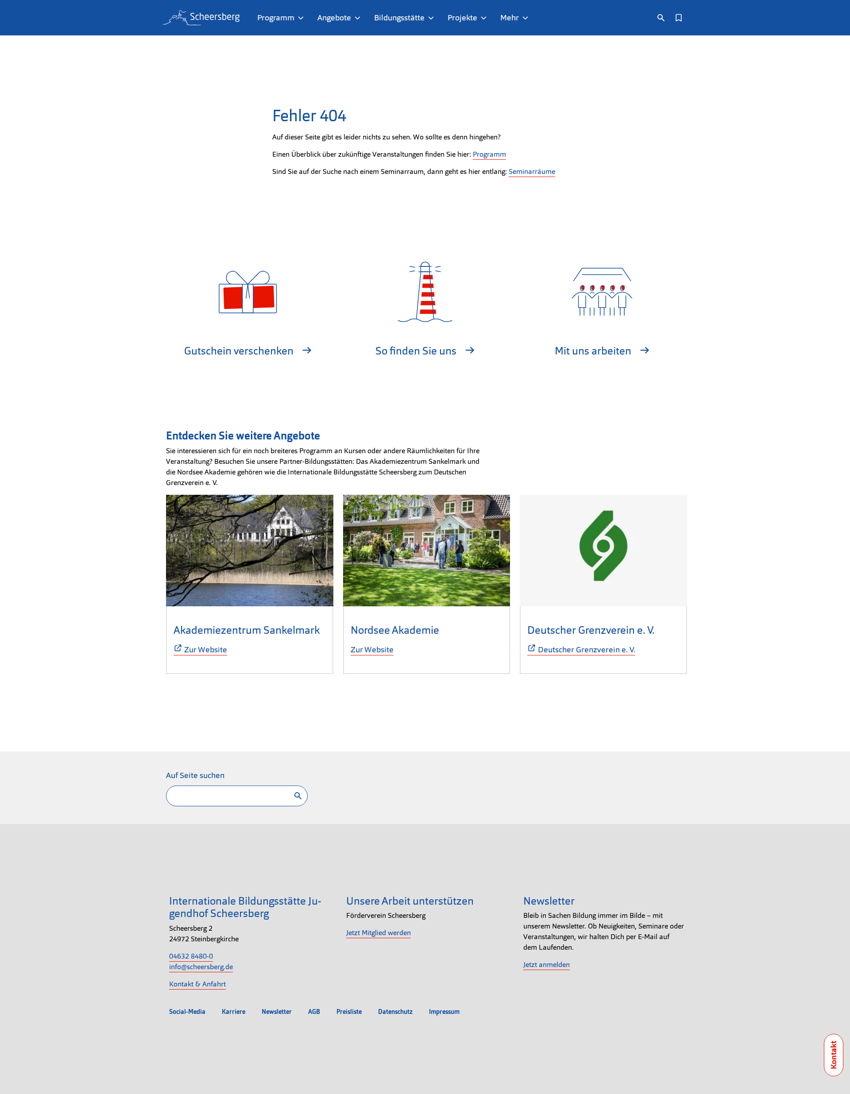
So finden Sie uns (417, 351)
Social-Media (187, 1012)
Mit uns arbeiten (594, 351)
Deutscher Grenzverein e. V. (590, 630)
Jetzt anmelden (546, 964)
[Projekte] (485, 18)
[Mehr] (527, 18)
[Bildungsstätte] (433, 18)
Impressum (444, 1012)
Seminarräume (532, 171)
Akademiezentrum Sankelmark (247, 630)
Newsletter (277, 1012)
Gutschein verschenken (240, 351)
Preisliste (349, 1012)
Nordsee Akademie (395, 630)
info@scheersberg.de (201, 966)
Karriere (233, 1012)
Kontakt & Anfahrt (197, 984)
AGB (314, 1012)
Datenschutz (395, 1012)
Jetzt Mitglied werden (378, 932)
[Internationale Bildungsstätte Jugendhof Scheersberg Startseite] (201, 18)
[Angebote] (359, 18)
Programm (489, 154)
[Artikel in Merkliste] (679, 18)
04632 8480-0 (191, 956)
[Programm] (302, 18)
